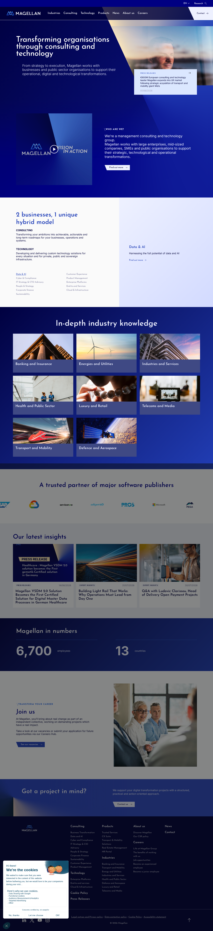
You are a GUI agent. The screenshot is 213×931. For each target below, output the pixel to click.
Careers (138, 842)
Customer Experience (76, 274)
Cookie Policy (79, 893)
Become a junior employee (146, 872)
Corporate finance (25, 290)
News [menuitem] (116, 13)
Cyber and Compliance (81, 840)
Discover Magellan (142, 832)
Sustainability (23, 294)
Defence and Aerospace (113, 883)
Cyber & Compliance (26, 278)
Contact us (122, 804)
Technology (77, 873)
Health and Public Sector (114, 879)
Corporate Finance (79, 856)
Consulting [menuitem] (70, 13)
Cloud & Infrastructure (77, 290)
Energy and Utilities (111, 872)
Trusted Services (110, 832)
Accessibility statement (155, 917)
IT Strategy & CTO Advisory (30, 282)
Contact (170, 832)
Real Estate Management (114, 848)
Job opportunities (141, 860)
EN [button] (185, 3)
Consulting (77, 826)
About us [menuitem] (128, 13)
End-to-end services (79, 883)
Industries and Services (113, 875)
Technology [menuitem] (88, 13)
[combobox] (187, 3)
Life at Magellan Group (145, 849)
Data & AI (21, 274)
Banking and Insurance (113, 864)
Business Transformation (82, 832)
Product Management (77, 278)
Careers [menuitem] (143, 13)
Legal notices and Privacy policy (87, 917)
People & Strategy (25, 286)
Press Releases (80, 899)
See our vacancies (29, 744)
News (168, 826)
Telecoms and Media (112, 891)
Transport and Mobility (113, 868)
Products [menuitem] (103, 13)
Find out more (116, 167)
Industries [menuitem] (54, 13)
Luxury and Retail (111, 887)
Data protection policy (116, 917)
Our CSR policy (140, 836)
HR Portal (107, 852)
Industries (108, 858)
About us (139, 826)
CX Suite (106, 836)
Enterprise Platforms (76, 282)
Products (107, 826)
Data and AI (76, 836)
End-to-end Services (76, 286)
